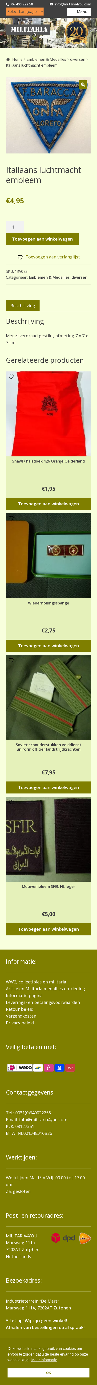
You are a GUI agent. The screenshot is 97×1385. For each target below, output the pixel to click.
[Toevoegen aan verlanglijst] (11, 377)
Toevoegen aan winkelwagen (42, 239)
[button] (83, 84)
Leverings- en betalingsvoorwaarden (43, 1002)
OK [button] (48, 1373)
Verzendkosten (21, 1016)
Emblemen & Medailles (46, 59)
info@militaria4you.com (43, 1119)
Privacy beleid (20, 1023)
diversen (77, 59)
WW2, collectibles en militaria (36, 982)
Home (17, 59)
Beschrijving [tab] (22, 305)
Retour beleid (19, 1009)
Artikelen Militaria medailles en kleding (45, 988)
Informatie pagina (24, 995)
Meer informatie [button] (44, 1360)
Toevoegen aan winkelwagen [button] (48, 504)
